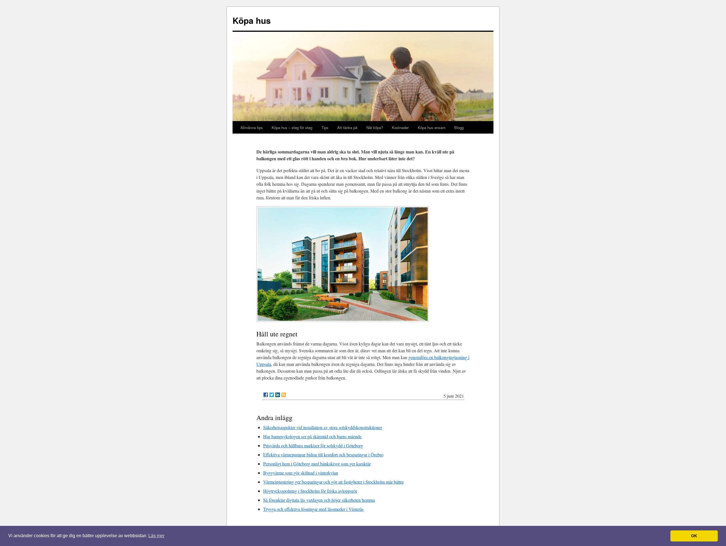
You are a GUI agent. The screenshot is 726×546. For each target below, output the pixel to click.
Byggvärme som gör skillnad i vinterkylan (300, 473)
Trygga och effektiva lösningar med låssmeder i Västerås (313, 509)
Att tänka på (347, 127)
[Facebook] (265, 395)
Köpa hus (252, 20)
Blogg (459, 127)
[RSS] (283, 395)
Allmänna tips (251, 127)
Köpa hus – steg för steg (292, 127)
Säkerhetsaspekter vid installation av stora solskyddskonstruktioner (322, 427)
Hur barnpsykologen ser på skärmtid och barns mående (312, 436)
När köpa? (374, 127)
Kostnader (400, 127)
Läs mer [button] (156, 535)
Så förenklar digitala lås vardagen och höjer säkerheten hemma (319, 500)
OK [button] (694, 536)
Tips (324, 127)
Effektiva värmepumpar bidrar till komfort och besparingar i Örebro (323, 455)
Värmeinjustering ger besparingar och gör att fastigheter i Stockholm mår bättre (333, 482)
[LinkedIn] (277, 395)
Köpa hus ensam (432, 127)
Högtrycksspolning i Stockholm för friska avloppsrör (310, 491)
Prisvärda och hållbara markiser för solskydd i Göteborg (313, 445)
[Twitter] (271, 395)
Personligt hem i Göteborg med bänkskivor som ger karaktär (317, 464)
